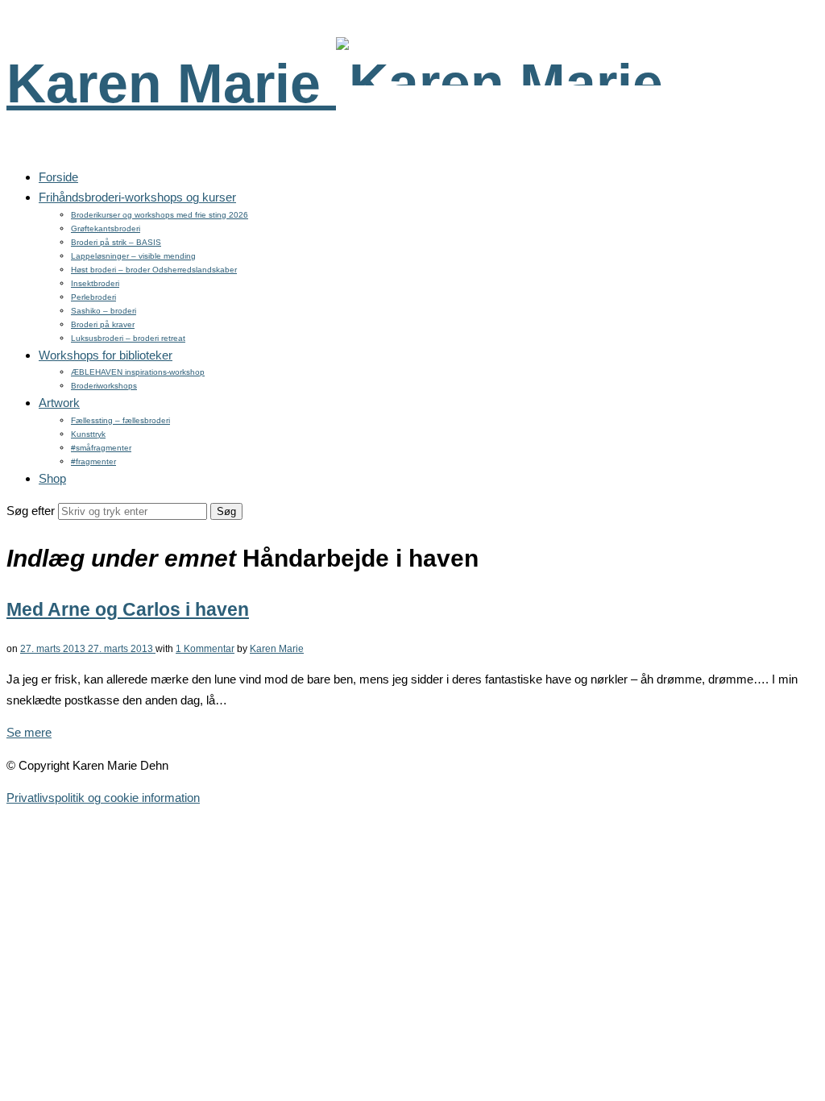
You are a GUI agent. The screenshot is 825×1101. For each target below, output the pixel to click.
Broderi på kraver (103, 324)
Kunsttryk (88, 434)
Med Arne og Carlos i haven (127, 610)
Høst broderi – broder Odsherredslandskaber (154, 269)
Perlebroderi (93, 297)
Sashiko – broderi (103, 310)
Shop (52, 478)
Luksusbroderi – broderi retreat (128, 338)
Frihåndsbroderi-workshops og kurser (137, 197)
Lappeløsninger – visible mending (133, 255)
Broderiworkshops (104, 385)
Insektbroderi (95, 283)
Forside (58, 177)
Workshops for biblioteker (105, 355)
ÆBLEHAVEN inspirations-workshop (138, 372)
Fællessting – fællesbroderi (120, 420)
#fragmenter (93, 461)
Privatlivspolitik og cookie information (103, 797)
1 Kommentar (205, 648)
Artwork (59, 402)
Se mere (29, 732)
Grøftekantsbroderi (105, 228)
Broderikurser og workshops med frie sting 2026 (159, 214)
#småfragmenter (101, 447)
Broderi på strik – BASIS (116, 242)
